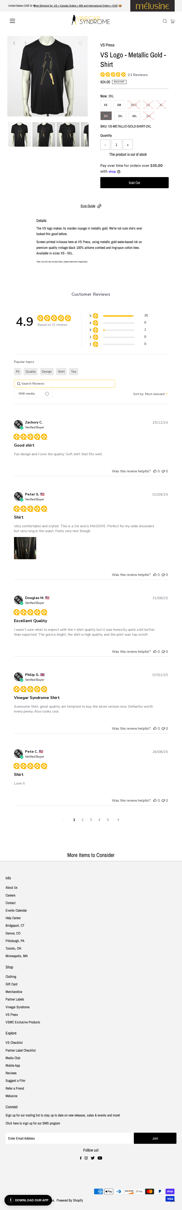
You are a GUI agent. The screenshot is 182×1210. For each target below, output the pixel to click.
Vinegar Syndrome (18, 1006)
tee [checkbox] (73, 371)
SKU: (103, 126)
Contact (11, 902)
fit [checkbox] (17, 371)
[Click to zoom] (80, 43)
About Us (12, 887)
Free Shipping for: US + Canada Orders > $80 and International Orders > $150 (76, 6)
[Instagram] (86, 1158)
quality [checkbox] (31, 371)
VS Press (12, 1014)
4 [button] (99, 819)
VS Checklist (14, 1042)
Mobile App (13, 1065)
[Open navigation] (27, 20)
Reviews (11, 1072)
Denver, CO (13, 933)
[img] (102, 74)
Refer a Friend (15, 1088)
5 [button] (108, 819)
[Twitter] (93, 1158)
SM (119, 105)
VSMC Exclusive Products (23, 1022)
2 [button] (82, 819)
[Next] (25, 43)
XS (105, 105)
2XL (106, 116)
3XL (120, 116)
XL (161, 105)
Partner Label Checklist (21, 1050)
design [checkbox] (47, 371)
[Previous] (14, 43)
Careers (11, 895)
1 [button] (74, 819)
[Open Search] (165, 21)
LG (148, 105)
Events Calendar (16, 910)
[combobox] (150, 394)
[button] (118, 316)
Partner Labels (15, 999)
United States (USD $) (20, 6)
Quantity (106, 135)
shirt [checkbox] (61, 371)
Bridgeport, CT (15, 925)
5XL (148, 116)
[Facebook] (81, 1158)
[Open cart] (172, 21)
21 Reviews (138, 74)
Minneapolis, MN (17, 955)
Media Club (13, 1057)
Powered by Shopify (70, 1200)
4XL (134, 116)
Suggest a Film (15, 1080)
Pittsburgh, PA (15, 940)
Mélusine (11, 1095)
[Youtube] (100, 1158)
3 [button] (91, 819)
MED (134, 105)
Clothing (11, 976)
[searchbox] (64, 383)
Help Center (13, 917)
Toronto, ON (13, 948)
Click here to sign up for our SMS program (33, 1123)
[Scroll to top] (173, 1201)
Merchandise (14, 991)
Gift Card (11, 984)
